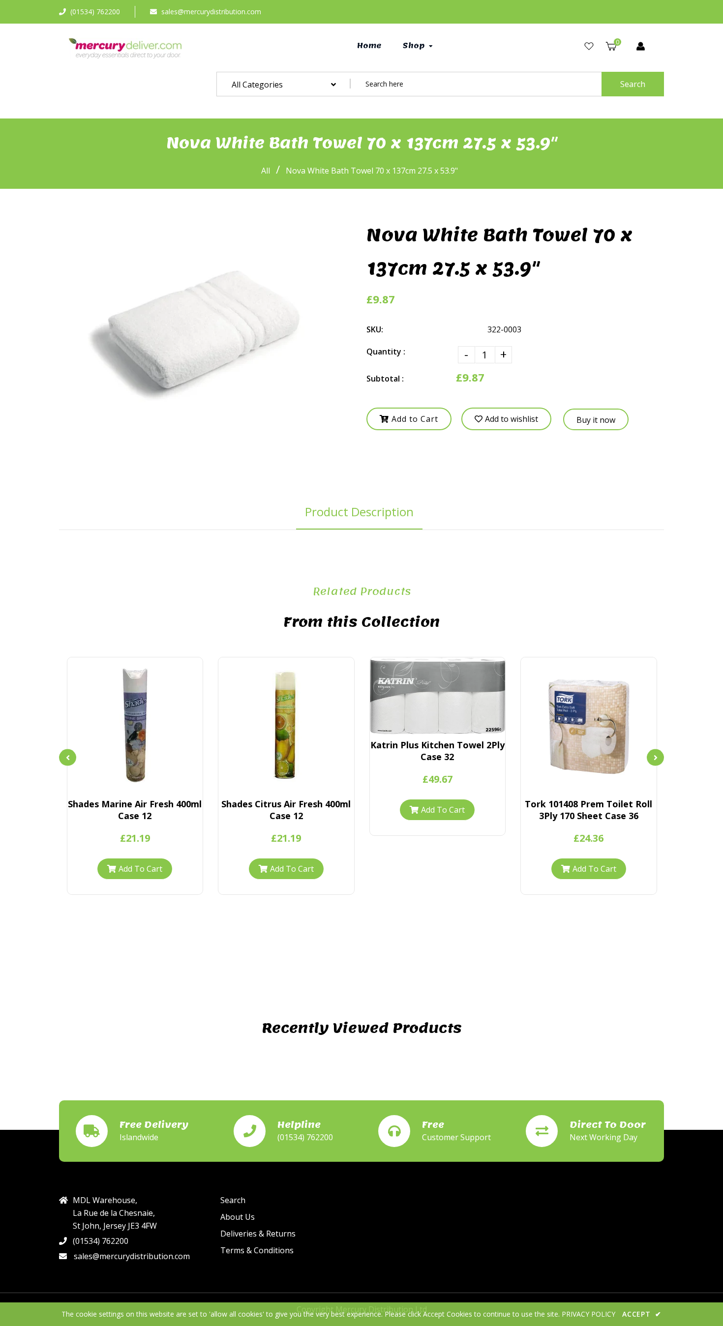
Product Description (359, 511)
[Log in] (640, 46)
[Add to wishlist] (151, 783)
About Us (237, 1216)
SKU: (374, 329)
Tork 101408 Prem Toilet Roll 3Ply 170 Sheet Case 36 (588, 810)
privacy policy (588, 1314)
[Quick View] (118, 783)
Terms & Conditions (257, 1250)
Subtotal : (385, 378)
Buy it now (595, 419)
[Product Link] (134, 783)
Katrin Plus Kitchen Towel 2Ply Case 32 (437, 751)
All (265, 170)
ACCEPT (642, 1314)
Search (632, 84)
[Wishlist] (589, 46)
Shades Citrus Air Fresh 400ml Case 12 (286, 810)
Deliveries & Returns (258, 1233)
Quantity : (385, 351)
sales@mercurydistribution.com (211, 11)
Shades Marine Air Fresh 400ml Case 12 (135, 810)
